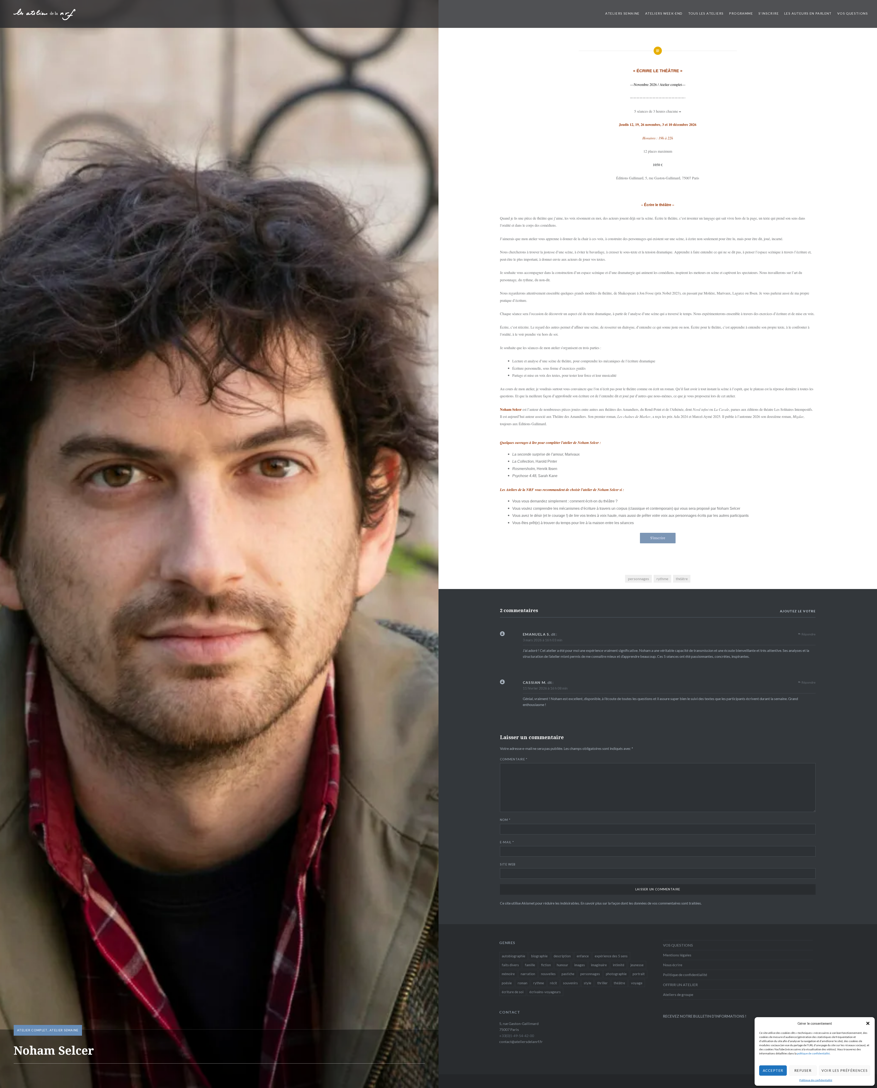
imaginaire (599, 965)
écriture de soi (512, 992)
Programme (741, 13)
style (587, 983)
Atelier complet (32, 1030)
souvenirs (570, 983)
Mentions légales (677, 955)
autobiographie (513, 956)
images (579, 965)
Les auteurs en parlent (808, 13)
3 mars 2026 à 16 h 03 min (542, 640)
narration (528, 974)
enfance (583, 956)
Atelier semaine (64, 1030)
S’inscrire (768, 13)
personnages (638, 578)
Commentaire (514, 759)
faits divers (510, 965)
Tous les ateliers (706, 13)
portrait (639, 974)
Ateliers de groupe (678, 994)
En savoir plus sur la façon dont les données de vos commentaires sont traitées (641, 903)
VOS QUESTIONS (852, 13)
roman (522, 983)
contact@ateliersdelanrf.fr (521, 1041)
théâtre (682, 578)
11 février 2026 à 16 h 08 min (545, 688)
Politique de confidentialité (815, 1080)
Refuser (803, 1070)
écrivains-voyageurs (545, 992)
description (562, 956)
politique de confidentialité (813, 1053)
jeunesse (637, 965)
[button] (868, 1023)
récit (553, 983)
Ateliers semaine (622, 13)
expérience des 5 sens (611, 956)
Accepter (773, 1070)
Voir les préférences (845, 1070)
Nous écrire (672, 965)
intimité (618, 965)
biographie (539, 956)
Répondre (808, 634)
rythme (662, 578)
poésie (507, 983)
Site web (507, 864)
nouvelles (548, 974)
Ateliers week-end (664, 13)
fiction (546, 965)
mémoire (508, 974)
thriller (602, 983)
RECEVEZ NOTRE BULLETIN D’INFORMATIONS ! (704, 1016)
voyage (636, 983)
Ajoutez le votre (798, 611)
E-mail (507, 842)
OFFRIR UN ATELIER (680, 984)
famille (530, 965)
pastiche (568, 974)
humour (562, 965)
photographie (616, 974)
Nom (505, 820)
